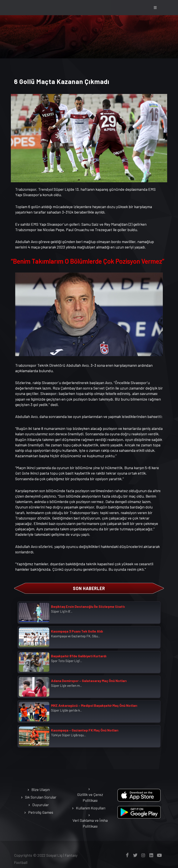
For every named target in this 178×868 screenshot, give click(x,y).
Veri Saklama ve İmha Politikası (90, 823)
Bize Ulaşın (40, 789)
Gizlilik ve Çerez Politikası (90, 797)
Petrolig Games (40, 812)
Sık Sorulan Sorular (40, 797)
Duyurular (40, 804)
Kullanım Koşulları (90, 808)
